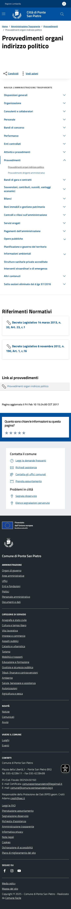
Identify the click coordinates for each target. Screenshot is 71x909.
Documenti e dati (11, 602)
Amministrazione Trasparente (25, 26)
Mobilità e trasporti (12, 657)
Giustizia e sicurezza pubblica (17, 667)
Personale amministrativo (16, 597)
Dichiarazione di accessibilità (17, 847)
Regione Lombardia (13, 3)
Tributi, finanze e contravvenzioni (20, 672)
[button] (35, 95)
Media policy (9, 883)
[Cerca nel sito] (62, 14)
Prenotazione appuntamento (18, 811)
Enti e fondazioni (11, 586)
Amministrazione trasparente (18, 826)
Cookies (6, 842)
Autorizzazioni (9, 688)
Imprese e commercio (13, 636)
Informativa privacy (12, 832)
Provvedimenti (50, 26)
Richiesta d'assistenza (14, 821)
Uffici (4, 581)
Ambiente (7, 678)
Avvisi (5, 722)
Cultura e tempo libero (14, 625)
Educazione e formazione (15, 662)
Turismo (6, 651)
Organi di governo (11, 570)
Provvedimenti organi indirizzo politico (27, 386)
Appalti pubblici (10, 641)
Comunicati (8, 717)
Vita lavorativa (10, 630)
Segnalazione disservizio (15, 816)
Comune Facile (13, 898)
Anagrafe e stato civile (14, 620)
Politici (5, 591)
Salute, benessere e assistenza (19, 683)
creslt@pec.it (17, 798)
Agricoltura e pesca (12, 693)
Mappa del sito (10, 889)
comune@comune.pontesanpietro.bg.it (31, 788)
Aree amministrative (13, 576)
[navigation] (4, 14)
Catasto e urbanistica (13, 646)
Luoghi (5, 740)
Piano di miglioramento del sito (19, 853)
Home (5, 26)
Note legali (8, 837)
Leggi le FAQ (9, 805)
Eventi (5, 745)
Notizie (6, 712)
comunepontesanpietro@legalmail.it (42, 784)
